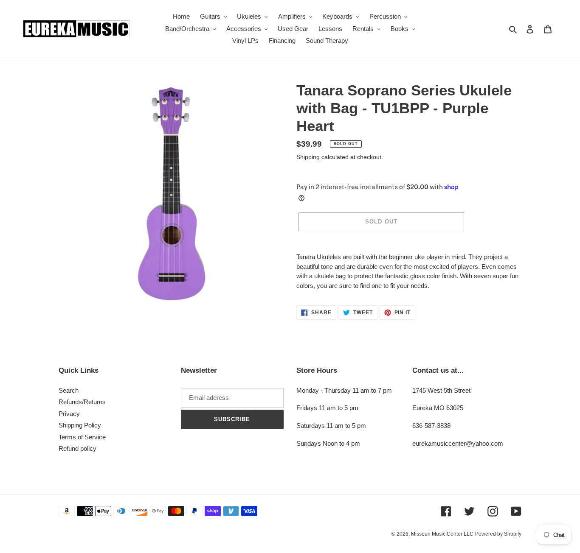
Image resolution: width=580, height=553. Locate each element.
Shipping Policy (80, 425)
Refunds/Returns (82, 401)
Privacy (69, 413)
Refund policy (77, 448)
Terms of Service (82, 437)
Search (69, 390)
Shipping (308, 157)
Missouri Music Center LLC (442, 534)
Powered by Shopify (498, 534)
